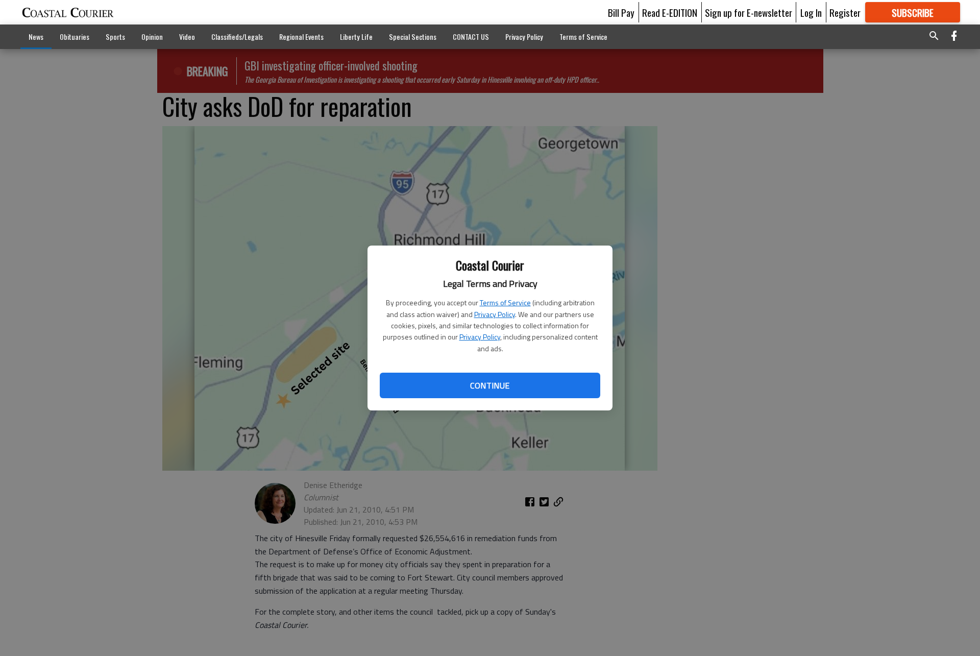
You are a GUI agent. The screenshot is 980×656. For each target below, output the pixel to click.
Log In (811, 12)
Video (187, 36)
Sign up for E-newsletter (748, 12)
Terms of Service (505, 302)
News (36, 36)
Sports (115, 36)
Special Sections (412, 36)
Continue (489, 385)
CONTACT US (471, 36)
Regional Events (301, 36)
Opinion (152, 36)
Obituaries (74, 36)
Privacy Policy (494, 314)
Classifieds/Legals (237, 36)
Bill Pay (621, 12)
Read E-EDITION (669, 12)
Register (845, 12)
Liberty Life (356, 36)
